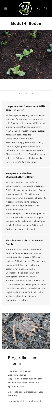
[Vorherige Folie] (19, 94)
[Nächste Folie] (32, 94)
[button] (6, 8)
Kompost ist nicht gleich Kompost (24, 401)
